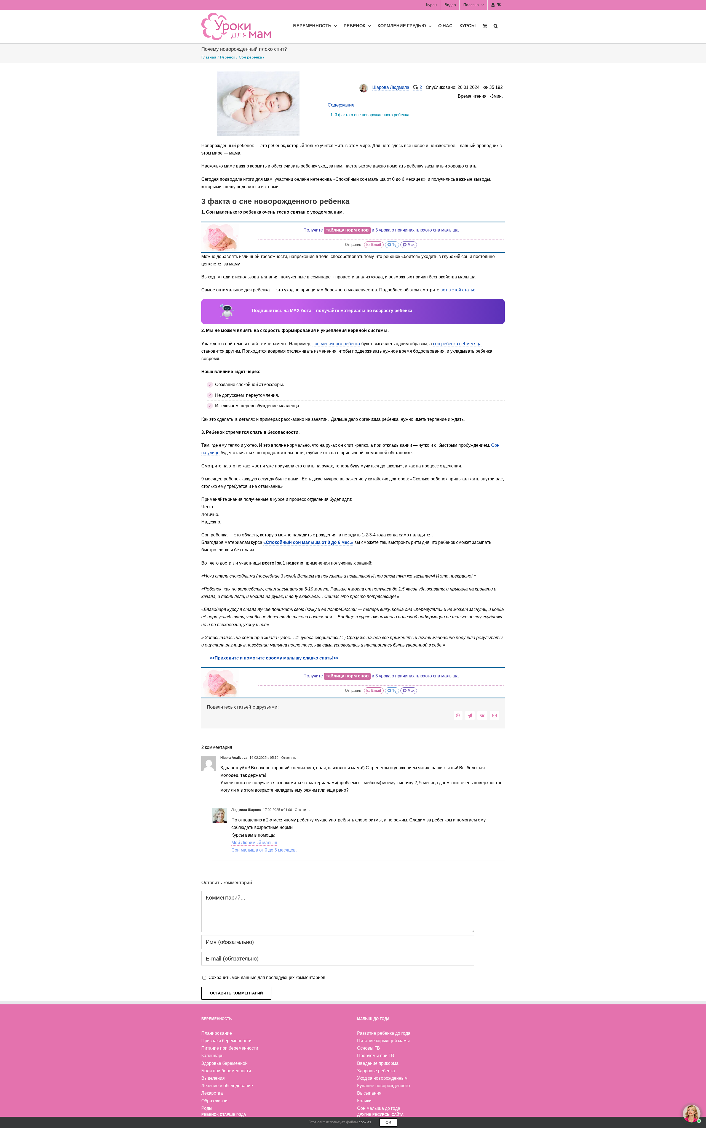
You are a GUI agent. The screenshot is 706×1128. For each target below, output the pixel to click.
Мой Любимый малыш (254, 842)
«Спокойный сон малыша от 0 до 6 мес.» (308, 542)
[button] (496, 25)
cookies (365, 1122)
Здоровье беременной (224, 1063)
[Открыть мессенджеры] (691, 1113)
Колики (364, 1100)
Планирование (216, 1033)
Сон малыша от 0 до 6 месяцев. (264, 850)
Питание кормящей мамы (383, 1040)
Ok (388, 1122)
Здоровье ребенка (376, 1070)
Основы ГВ (368, 1048)
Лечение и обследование (227, 1085)
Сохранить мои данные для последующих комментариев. (267, 977)
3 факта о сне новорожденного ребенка (372, 114)
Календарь (212, 1055)
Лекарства (212, 1093)
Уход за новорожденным (382, 1078)
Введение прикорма (378, 1063)
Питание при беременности (229, 1048)
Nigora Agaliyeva (233, 758)
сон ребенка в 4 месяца (457, 343)
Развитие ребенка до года (383, 1033)
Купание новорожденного (383, 1085)
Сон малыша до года (378, 1108)
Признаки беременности (226, 1040)
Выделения (213, 1078)
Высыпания (369, 1093)
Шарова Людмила (390, 87)
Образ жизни (214, 1100)
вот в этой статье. (458, 290)
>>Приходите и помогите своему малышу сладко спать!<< (274, 658)
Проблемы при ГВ (375, 1055)
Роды (206, 1108)
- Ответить (287, 758)
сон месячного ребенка (336, 343)
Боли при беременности (226, 1070)
